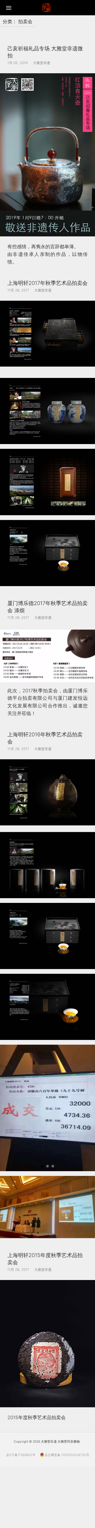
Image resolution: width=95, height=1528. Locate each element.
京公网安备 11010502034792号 (66, 1455)
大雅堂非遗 (41, 63)
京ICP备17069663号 (20, 1455)
